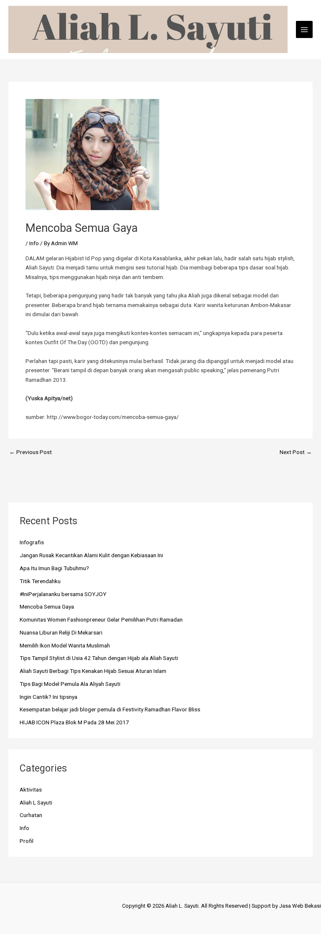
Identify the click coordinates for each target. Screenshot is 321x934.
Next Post (296, 452)
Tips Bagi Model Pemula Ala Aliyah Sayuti (70, 683)
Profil (26, 841)
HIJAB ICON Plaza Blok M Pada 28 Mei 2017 (74, 722)
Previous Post (30, 452)
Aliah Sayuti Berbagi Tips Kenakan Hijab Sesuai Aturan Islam (93, 671)
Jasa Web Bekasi (300, 906)
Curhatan (31, 815)
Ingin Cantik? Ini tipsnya (48, 696)
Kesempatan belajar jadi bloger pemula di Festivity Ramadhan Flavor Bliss (110, 709)
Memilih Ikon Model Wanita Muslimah (65, 645)
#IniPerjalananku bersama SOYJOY (63, 594)
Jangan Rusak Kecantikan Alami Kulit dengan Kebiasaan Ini (91, 555)
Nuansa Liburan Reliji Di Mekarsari (61, 632)
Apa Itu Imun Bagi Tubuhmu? (54, 568)
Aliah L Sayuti (36, 802)
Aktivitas (31, 789)
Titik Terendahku (40, 581)
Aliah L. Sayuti (182, 906)
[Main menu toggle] (304, 29)
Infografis (32, 542)
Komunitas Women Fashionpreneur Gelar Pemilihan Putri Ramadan (101, 619)
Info (34, 243)
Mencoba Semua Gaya (47, 606)
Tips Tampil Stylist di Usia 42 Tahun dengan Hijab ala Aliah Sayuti (99, 658)
